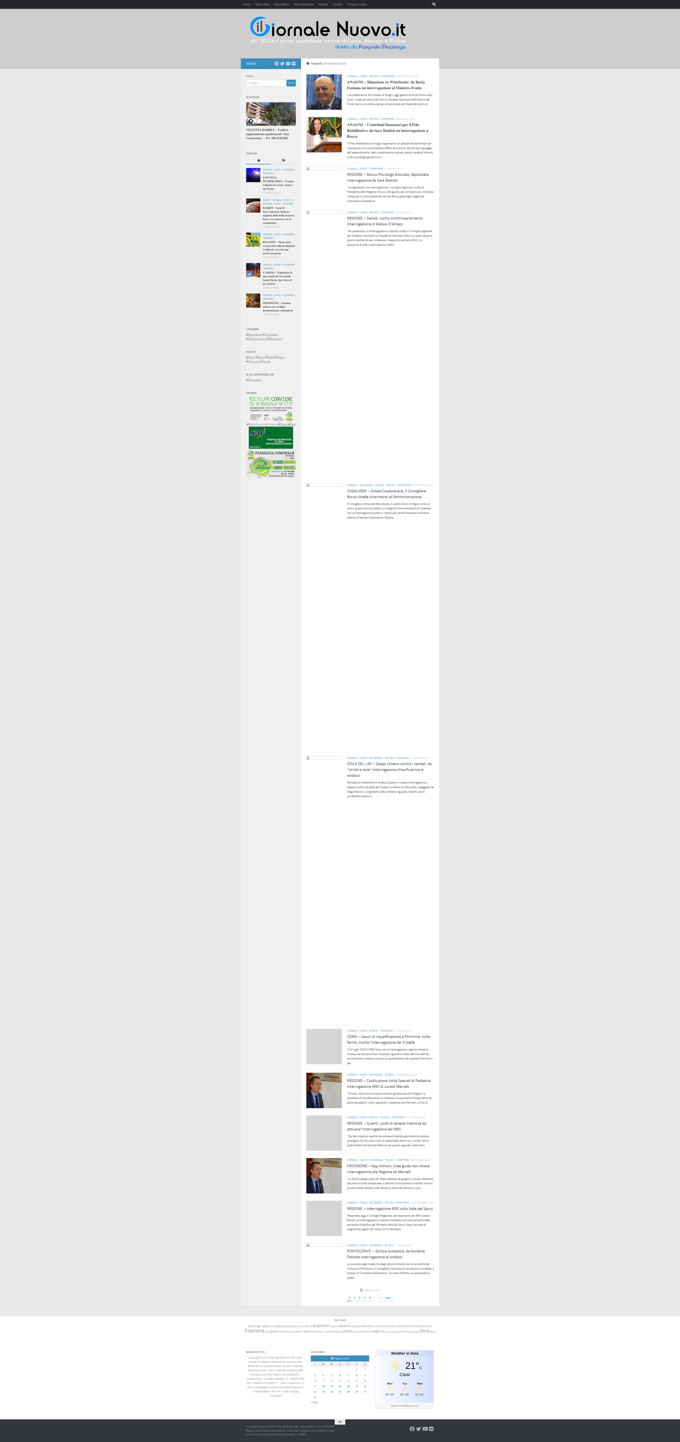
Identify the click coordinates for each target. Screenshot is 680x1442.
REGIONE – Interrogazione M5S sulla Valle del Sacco (390, 1208)
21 (348, 1386)
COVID (388, 1326)
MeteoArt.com (411, 1405)
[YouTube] (288, 63)
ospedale (329, 1331)
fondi (423, 1326)
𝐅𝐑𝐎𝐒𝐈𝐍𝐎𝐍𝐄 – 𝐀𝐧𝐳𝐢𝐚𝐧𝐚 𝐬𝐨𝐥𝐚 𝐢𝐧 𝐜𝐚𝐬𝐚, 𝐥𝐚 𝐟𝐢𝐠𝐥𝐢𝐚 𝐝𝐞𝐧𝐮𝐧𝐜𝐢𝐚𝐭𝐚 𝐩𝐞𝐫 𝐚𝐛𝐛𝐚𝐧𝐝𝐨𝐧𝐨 (278, 306)
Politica (374, 76)
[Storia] (252, 361)
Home (246, 4)
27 (340, 1391)
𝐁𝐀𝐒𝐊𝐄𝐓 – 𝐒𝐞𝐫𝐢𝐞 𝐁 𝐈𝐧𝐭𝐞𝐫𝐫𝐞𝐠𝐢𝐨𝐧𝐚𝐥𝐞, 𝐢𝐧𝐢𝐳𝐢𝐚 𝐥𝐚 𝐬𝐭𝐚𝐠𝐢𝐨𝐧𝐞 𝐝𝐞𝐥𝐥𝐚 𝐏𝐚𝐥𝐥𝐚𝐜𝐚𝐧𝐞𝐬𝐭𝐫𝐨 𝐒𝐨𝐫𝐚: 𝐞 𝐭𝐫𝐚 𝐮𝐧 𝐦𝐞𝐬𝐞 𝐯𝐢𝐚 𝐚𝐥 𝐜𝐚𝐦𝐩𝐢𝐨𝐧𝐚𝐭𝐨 (279, 215)
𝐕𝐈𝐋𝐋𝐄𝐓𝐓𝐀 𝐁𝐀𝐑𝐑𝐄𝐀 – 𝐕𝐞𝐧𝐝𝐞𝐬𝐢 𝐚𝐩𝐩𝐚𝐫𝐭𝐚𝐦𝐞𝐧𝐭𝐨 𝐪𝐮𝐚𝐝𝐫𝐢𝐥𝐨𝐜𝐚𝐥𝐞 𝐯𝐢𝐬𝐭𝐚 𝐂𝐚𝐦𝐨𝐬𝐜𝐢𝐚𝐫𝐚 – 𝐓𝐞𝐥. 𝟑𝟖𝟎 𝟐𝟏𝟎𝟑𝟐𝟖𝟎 (267, 134)
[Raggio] (279, 357)
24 (315, 1391)
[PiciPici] (271, 420)
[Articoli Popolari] (258, 160)
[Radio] (250, 357)
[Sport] (260, 357)
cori (382, 1326)
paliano (338, 1331)
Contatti (337, 4)
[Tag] (283, 160)
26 (331, 1391)
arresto (289, 1326)
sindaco (415, 1331)
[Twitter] (282, 63)
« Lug (314, 1402)
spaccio (433, 1332)
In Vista (379, 485)
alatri (250, 1326)
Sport (277, 204)
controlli (376, 1326)
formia (429, 1326)
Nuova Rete (262, 4)
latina (307, 1331)
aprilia (265, 1326)
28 (348, 1391)
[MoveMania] (270, 334)
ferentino (406, 1326)
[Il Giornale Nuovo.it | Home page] (328, 33)
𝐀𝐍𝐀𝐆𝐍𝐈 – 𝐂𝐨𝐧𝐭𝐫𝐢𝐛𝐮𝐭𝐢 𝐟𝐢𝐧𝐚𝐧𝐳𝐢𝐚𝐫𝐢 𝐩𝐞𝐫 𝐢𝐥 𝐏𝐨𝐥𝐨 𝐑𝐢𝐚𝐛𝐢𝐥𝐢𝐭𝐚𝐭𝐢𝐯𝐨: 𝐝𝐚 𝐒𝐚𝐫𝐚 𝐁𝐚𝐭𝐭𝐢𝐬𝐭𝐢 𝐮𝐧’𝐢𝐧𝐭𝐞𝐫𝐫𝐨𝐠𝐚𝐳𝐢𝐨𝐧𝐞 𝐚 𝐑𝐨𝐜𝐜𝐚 (387, 130)
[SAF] (271, 447)
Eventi (363, 76)
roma (403, 1331)
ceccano (355, 1326)
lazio (320, 1331)
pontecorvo (357, 1331)
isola (291, 1331)
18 (323, 1386)
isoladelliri (298, 1331)
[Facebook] (276, 63)
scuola (409, 1332)
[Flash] (269, 357)
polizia (347, 1331)
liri (324, 1331)
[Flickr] (293, 63)
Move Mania (281, 4)
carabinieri (320, 1325)
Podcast (323, 4)
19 (331, 1386)
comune (366, 1326)
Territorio (387, 76)
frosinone (255, 1331)
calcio (307, 1326)
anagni (258, 1326)
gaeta (274, 1331)
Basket (266, 200)
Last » (389, 1297)
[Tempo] (265, 361)
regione (378, 1331)
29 (356, 1391)
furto (267, 1331)
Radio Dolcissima (303, 4)
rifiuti (387, 1331)
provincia (367, 1331)
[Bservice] (271, 477)
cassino (344, 1325)
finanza (416, 1326)
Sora (424, 1331)
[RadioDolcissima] (256, 339)
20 (340, 1386)
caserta (333, 1326)
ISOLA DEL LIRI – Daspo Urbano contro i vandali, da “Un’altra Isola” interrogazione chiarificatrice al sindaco (389, 770)
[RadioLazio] (275, 339)
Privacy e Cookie (357, 4)
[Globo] (282, 424)
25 (323, 1391)
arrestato (279, 1326)
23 (365, 1386)
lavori (314, 1331)
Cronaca (352, 76)
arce (271, 1326)
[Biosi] (292, 424)
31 (315, 1397)
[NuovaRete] (253, 334)
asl (295, 1326)
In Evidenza (366, 485)
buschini (300, 1326)
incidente (283, 1331)
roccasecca (395, 1331)
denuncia (396, 1326)
